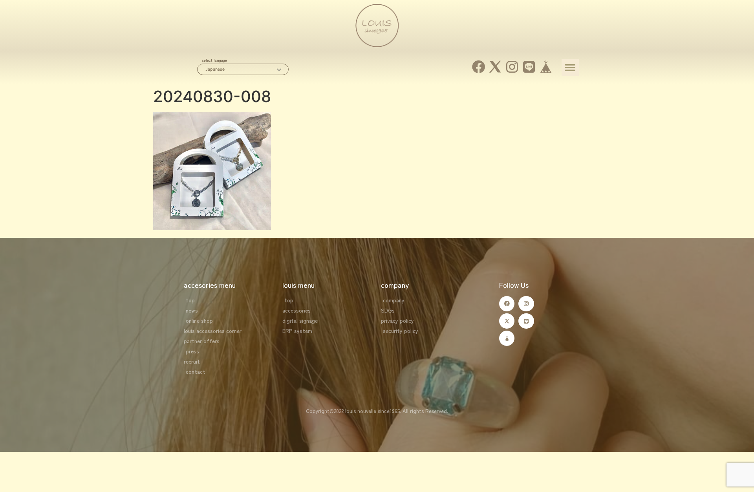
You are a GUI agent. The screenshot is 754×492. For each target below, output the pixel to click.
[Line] (529, 67)
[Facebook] (478, 67)
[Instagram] (512, 67)
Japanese (215, 69)
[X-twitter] (506, 321)
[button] (570, 67)
